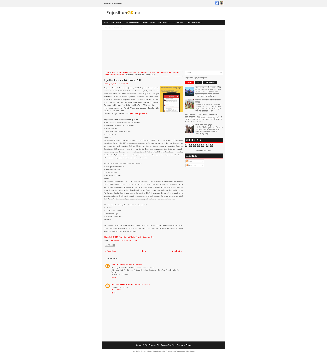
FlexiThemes (142, 351)
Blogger (208, 150)
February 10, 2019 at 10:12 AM (130, 265)
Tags (198, 82)
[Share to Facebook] (114, 245)
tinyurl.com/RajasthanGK (138, 114)
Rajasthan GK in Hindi (132, 22)
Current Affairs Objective (133, 237)
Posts (190, 161)
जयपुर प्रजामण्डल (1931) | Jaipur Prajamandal (201, 114)
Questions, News (148, 237)
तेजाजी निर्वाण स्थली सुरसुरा (203, 125)
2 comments (124, 84)
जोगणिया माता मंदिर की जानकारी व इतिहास (208, 87)
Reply (114, 278)
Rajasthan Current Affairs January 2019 (123, 80)
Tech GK (115, 265)
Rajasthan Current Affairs (150, 72)
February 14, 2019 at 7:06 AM (139, 284)
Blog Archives (210, 82)
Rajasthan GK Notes (195, 22)
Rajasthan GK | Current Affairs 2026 (162, 345)
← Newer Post (110, 251)
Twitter (124, 240)
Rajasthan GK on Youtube (113, 27)
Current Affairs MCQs (131, 72)
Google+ (133, 240)
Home (106, 22)
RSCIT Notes (116, 290)
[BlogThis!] (109, 245)
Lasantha (162, 351)
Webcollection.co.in (119, 284)
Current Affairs (149, 22)
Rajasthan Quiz (164, 22)
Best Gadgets (191, 351)
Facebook (115, 240)
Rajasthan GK (116, 22)
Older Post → (177, 251)
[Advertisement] (163, 51)
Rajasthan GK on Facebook (113, 3)
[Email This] (106, 245)
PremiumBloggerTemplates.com (176, 351)
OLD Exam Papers (178, 22)
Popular (189, 82)
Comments (192, 165)
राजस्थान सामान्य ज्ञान (117, 75)
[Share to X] (111, 245)
